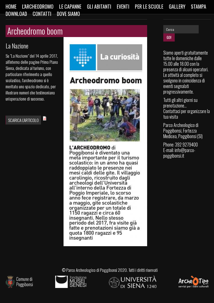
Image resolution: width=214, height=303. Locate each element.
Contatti (42, 13)
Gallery (177, 6)
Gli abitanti (99, 6)
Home (11, 6)
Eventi (123, 6)
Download (16, 13)
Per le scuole (149, 6)
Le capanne (70, 6)
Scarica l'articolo (23, 120)
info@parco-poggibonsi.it (179, 153)
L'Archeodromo (38, 6)
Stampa (198, 6)
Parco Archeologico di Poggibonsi (91, 270)
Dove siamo (68, 13)
